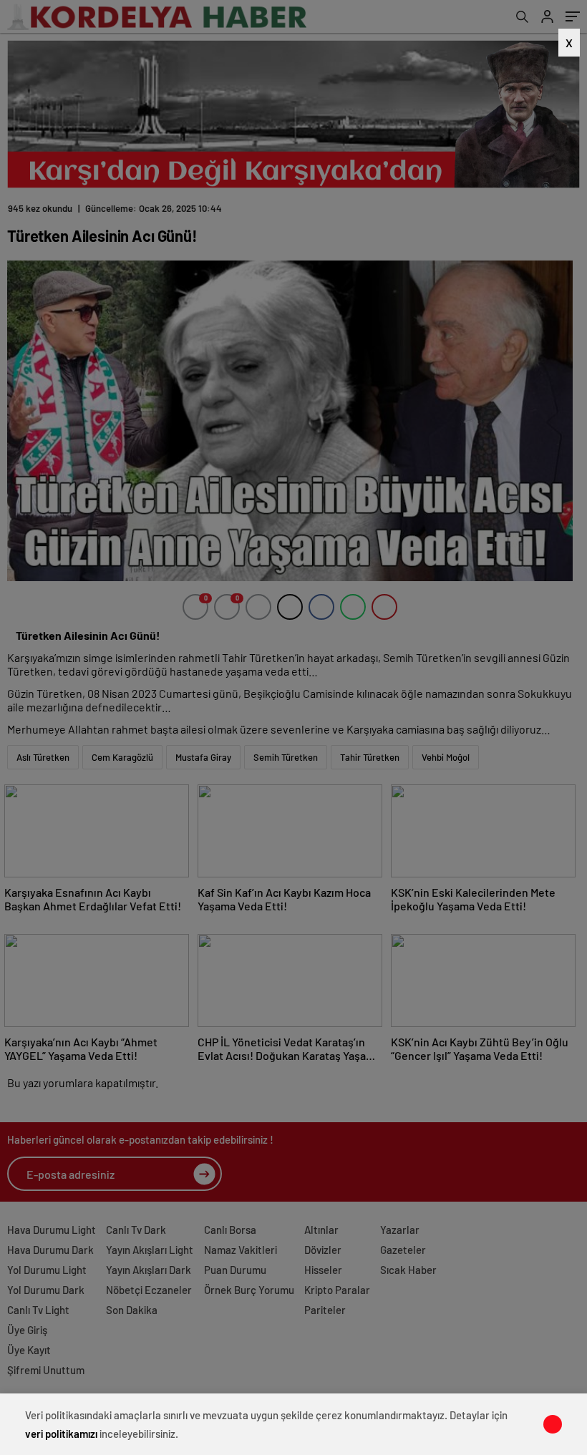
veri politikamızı (61, 1433)
